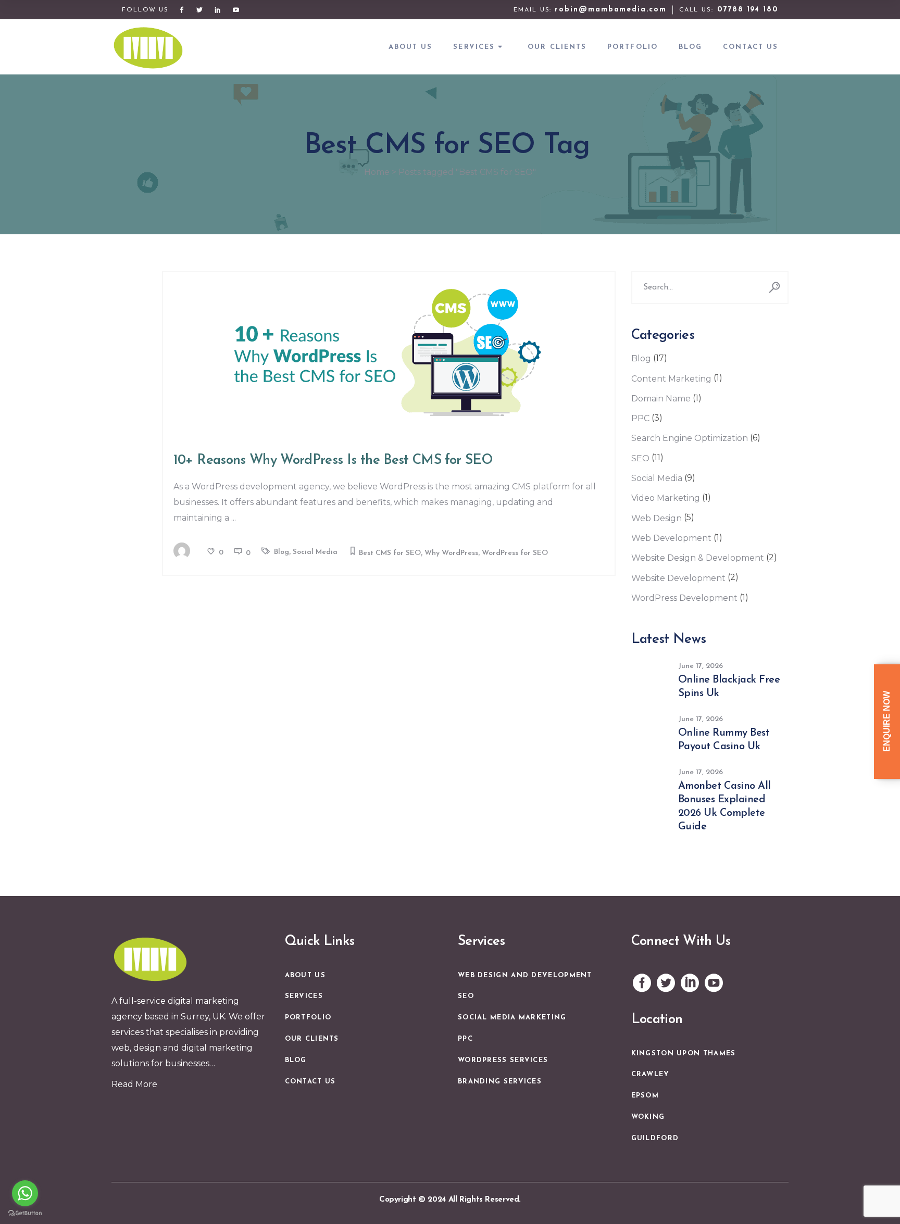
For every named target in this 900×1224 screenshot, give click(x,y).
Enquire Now (886, 721)
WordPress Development (684, 598)
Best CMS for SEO (390, 553)
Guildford (655, 1138)
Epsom (645, 1095)
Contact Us (310, 1081)
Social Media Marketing (512, 1017)
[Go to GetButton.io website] (25, 1213)
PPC (640, 418)
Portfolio (308, 1017)
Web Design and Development (525, 975)
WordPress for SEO (515, 553)
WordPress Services (503, 1060)
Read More (134, 1084)
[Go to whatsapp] (25, 1193)
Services (304, 996)
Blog (281, 552)
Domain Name (661, 398)
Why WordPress (451, 553)
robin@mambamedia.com (610, 10)
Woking (648, 1117)
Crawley (650, 1074)
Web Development (671, 538)
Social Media (315, 552)
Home (377, 172)
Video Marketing (665, 498)
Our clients (312, 1039)
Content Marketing (671, 378)
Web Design (656, 518)
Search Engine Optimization (689, 438)
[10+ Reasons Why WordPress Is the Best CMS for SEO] (388, 352)
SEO (640, 458)
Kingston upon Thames (683, 1053)
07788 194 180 (747, 10)
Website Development (678, 578)
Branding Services (500, 1081)
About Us (305, 975)
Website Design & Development (697, 557)
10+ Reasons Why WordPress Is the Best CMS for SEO (332, 460)
